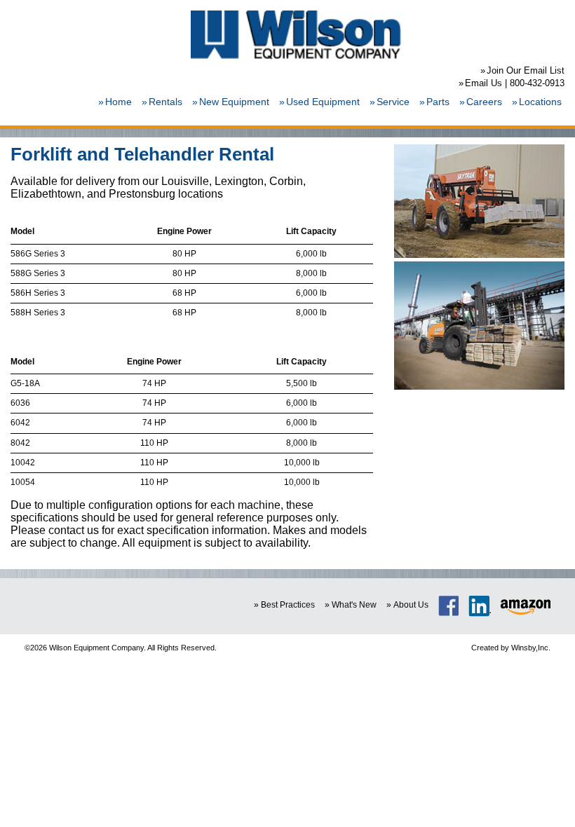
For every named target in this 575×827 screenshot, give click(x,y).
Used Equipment (323, 101)
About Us (410, 605)
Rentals (165, 101)
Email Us (483, 83)
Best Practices (288, 605)
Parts (437, 101)
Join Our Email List (525, 70)
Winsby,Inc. (530, 647)
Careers (484, 101)
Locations (540, 101)
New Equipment (234, 101)
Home (118, 101)
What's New (354, 605)
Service (393, 101)
